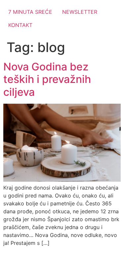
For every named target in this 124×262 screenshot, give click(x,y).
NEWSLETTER (79, 12)
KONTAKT (20, 25)
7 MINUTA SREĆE (30, 12)
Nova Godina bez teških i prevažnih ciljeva (47, 79)
